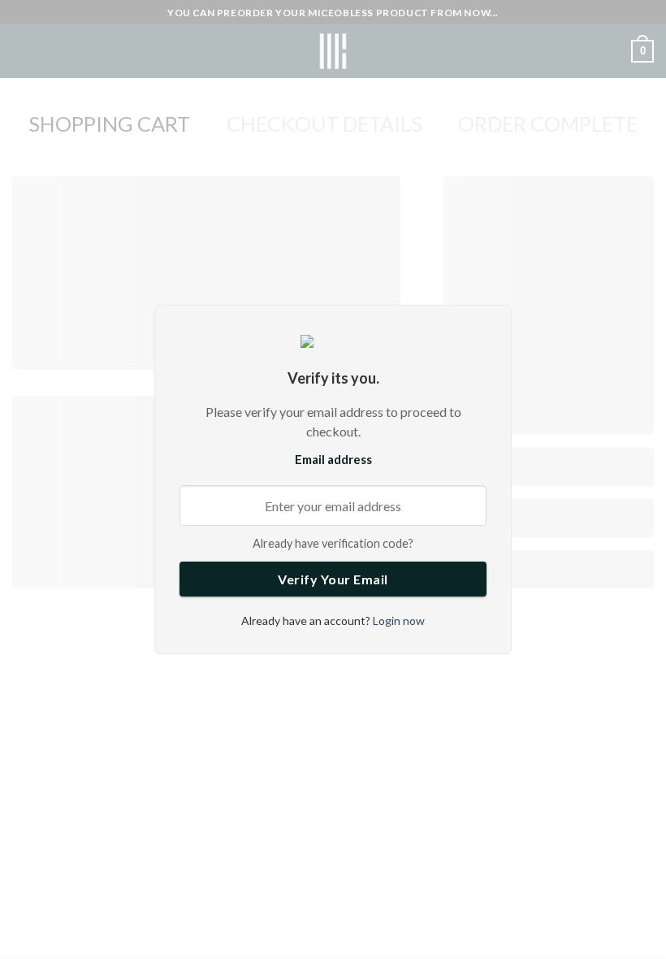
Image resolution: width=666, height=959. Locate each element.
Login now (397, 620)
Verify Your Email (333, 579)
